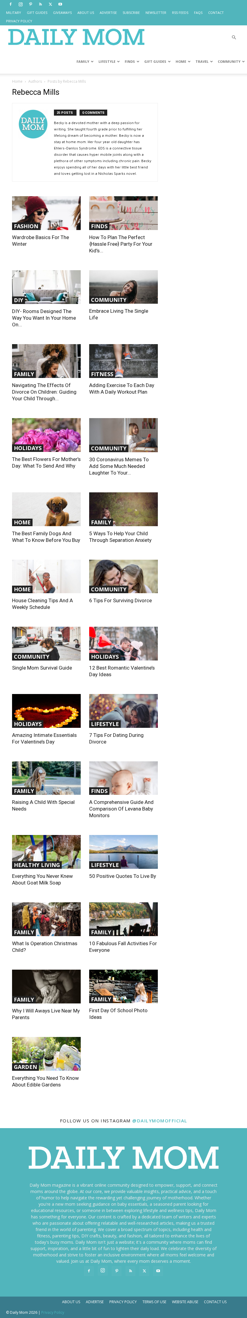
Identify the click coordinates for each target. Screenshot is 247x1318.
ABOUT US (85, 12)
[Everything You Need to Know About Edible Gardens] (46, 1054)
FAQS (198, 12)
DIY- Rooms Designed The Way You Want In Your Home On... (44, 318)
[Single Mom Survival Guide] (46, 644)
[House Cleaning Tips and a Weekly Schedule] (46, 576)
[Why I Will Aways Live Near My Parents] (46, 987)
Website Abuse (185, 1301)
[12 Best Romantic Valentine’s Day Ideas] (123, 644)
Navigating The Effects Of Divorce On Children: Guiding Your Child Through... (44, 391)
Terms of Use (154, 1301)
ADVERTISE (108, 12)
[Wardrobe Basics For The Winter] (46, 213)
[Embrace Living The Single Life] (123, 287)
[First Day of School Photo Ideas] (123, 986)
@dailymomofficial (159, 1121)
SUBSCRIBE (131, 12)
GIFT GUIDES (37, 12)
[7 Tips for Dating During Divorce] (123, 711)
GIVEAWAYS (62, 12)
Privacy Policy (123, 1301)
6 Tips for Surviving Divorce (120, 600)
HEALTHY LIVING (37, 865)
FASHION (26, 226)
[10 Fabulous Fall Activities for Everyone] (123, 919)
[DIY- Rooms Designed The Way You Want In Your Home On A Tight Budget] (46, 287)
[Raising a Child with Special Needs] (46, 778)
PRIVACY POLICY (19, 21)
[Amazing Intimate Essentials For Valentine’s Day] (46, 711)
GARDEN (25, 1066)
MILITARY (13, 12)
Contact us (215, 1301)
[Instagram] (20, 4)
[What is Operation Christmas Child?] (46, 919)
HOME (181, 61)
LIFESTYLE (106, 61)
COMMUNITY (229, 61)
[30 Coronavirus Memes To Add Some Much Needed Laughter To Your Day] (123, 435)
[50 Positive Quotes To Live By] (123, 852)
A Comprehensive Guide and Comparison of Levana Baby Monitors (121, 808)
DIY (18, 300)
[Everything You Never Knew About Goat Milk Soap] (46, 852)
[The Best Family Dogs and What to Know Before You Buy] (46, 509)
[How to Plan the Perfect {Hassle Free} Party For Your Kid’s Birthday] (123, 213)
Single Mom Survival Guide (42, 668)
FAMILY (83, 61)
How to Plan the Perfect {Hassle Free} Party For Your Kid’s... (120, 244)
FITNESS (102, 374)
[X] (50, 4)
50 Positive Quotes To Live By (122, 876)
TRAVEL (201, 61)
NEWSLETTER (155, 12)
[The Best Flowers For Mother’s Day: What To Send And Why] (46, 435)
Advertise (95, 1301)
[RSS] (40, 4)
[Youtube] (60, 4)
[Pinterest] (30, 4)
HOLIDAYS (28, 448)
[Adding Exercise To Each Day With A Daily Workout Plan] (123, 361)
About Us (71, 1301)
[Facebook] (10, 4)
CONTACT (216, 12)
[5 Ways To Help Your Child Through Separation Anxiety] (123, 509)
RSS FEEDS (180, 12)
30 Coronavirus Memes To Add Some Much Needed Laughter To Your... (119, 466)
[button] (234, 37)
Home (17, 81)
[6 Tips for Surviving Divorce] (123, 576)
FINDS (130, 61)
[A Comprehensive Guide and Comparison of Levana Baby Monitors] (123, 778)
